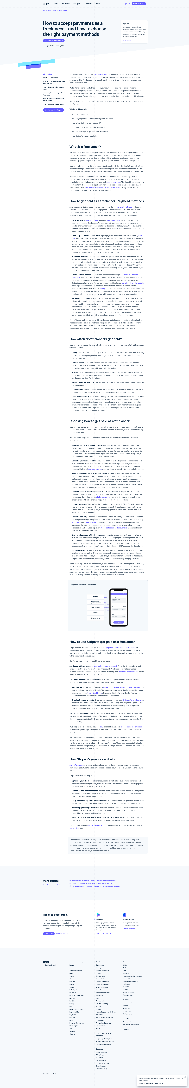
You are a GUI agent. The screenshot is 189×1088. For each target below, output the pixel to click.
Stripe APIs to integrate (133, 700)
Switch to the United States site (150, 1083)
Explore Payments (102, 933)
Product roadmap (129, 1003)
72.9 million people (102, 74)
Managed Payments (76, 1009)
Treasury (72, 1034)
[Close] (185, 1077)
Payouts (72, 1017)
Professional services (103, 1023)
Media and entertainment (104, 1017)
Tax (70, 1028)
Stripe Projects (101, 1066)
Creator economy (102, 1004)
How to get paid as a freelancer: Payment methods (54, 82)
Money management (103, 993)
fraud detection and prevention (114, 528)
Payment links (74, 1012)
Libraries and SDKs (102, 1063)
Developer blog (101, 1069)
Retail (98, 1028)
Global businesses (102, 984)
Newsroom (126, 1008)
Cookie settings (128, 992)
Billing (71, 973)
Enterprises (100, 965)
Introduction (47, 74)
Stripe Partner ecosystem (105, 1041)
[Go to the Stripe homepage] (45, 962)
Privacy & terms (128, 979)
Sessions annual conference (132, 976)
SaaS (98, 998)
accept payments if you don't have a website (122, 687)
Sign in (126, 4)
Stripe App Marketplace (104, 1039)
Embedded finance (102, 979)
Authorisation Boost (76, 971)
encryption (76, 522)
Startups (99, 968)
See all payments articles (52, 885)
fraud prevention (92, 522)
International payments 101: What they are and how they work (94, 881)
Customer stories (129, 968)
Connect (72, 984)
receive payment (113, 182)
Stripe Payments (76, 765)
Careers (125, 1006)
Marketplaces (100, 990)
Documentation (101, 1052)
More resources (49, 10)
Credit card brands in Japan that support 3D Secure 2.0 (92, 883)
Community (127, 973)
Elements (72, 993)
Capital (71, 976)
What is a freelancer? (50, 78)
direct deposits (113, 220)
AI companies (100, 1001)
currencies (130, 647)
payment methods (124, 207)
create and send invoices (131, 727)
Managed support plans (131, 1025)
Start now (48, 934)
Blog (124, 971)
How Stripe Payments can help (54, 104)
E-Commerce (100, 976)
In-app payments (102, 987)
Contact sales (138, 4)
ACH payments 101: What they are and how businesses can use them (96, 886)
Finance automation (103, 982)
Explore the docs (129, 929)
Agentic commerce (102, 971)
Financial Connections (76, 995)
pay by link (104, 288)
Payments (63, 10)
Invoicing (72, 1001)
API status (99, 1058)
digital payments (103, 497)
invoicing (99, 727)
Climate (72, 982)
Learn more (127, 40)
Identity (72, 998)
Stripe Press (127, 1011)
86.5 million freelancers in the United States (103, 187)
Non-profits (100, 1020)
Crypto (71, 987)
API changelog (101, 1060)
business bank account (128, 671)
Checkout (72, 979)
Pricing (98, 3)
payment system (95, 469)
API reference (101, 1055)
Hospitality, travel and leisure (106, 1012)
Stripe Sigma (73, 1026)
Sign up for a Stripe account (105, 666)
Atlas (71, 968)
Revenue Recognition (76, 1023)
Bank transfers (91, 220)
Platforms (99, 995)
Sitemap (125, 989)
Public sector (100, 1026)
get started (74, 828)
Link (70, 1006)
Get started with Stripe (53, 41)
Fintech (98, 1006)
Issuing (71, 1004)
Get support (127, 1022)
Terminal (72, 1031)
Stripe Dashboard (94, 693)
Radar (71, 1020)
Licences (126, 987)
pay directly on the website (133, 283)
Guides (125, 965)
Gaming (98, 1009)
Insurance (99, 1015)
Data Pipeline (73, 990)
